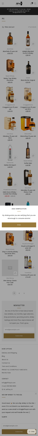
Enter (19, 225)
